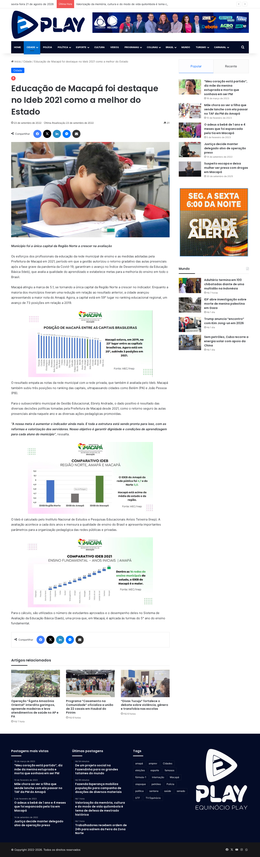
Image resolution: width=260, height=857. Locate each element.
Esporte (81, 47)
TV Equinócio (153, 797)
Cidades (167, 763)
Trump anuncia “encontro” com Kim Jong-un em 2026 (224, 321)
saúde (167, 790)
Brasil (169, 47)
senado (181, 790)
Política (63, 47)
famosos (169, 770)
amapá (139, 763)
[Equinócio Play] (48, 24)
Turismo (201, 47)
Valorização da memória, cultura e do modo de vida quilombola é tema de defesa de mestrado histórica (141, 4)
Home (17, 47)
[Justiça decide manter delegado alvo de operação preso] (190, 149)
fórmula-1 (140, 777)
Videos (114, 47)
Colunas (152, 47)
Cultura (99, 47)
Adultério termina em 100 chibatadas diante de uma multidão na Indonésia (224, 284)
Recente (231, 66)
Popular (196, 66)
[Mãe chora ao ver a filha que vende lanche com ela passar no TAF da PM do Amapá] (190, 110)
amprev (153, 763)
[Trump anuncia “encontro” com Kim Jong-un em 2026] (190, 324)
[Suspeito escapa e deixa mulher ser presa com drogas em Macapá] (190, 169)
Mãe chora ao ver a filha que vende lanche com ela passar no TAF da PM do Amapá (226, 109)
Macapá (174, 777)
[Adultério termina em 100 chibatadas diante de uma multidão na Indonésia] (190, 285)
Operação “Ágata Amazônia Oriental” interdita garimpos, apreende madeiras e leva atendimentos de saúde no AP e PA (34, 708)
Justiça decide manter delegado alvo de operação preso (225, 148)
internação (158, 777)
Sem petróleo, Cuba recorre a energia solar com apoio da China (226, 341)
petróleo (156, 784)
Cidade (31, 47)
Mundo (185, 47)
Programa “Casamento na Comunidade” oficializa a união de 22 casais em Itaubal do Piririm (89, 707)
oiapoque (140, 784)
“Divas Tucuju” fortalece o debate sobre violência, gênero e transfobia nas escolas (144, 705)
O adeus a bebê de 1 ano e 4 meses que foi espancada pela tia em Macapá (224, 129)
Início (17, 61)
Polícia (47, 47)
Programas (132, 47)
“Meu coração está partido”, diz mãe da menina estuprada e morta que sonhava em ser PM (225, 87)
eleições (140, 770)
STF (137, 797)
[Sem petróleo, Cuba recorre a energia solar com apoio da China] (190, 342)
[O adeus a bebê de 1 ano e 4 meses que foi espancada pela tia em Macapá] (190, 130)
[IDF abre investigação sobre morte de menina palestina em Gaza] (190, 305)
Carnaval (220, 47)
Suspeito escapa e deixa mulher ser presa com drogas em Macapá (226, 167)
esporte (155, 770)
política (139, 790)
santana (153, 790)
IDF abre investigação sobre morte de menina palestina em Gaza (225, 303)
